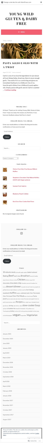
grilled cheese (6, 290)
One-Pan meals (35, 293)
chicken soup (29, 280)
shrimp (11, 305)
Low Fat (24, 290)
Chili (33, 280)
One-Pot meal (7, 296)
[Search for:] (21, 148)
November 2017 (8, 405)
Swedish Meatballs (20, 308)
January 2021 (7, 334)
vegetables (23, 315)
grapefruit (37, 287)
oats (28, 293)
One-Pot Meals (18, 296)
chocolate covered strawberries (29, 283)
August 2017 (7, 419)
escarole (23, 287)
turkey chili (17, 311)
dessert (10, 286)
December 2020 (8, 338)
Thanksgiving (6, 311)
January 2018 (7, 396)
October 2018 (7, 372)
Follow (7, 137)
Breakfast (25, 276)
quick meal (5, 302)
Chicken (21, 279)
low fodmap (30, 290)
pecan (8, 299)
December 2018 (8, 362)
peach (5, 299)
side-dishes (16, 305)
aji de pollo (17, 272)
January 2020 (7, 348)
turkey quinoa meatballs (27, 311)
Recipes (19, 302)
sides (21, 305)
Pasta (35, 296)
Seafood (34, 302)
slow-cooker (28, 305)
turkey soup (36, 311)
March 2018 (6, 386)
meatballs (6, 293)
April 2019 (6, 353)
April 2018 (6, 381)
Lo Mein (20, 290)
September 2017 (8, 415)
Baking (5, 276)
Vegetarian (32, 315)
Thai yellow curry (30, 308)
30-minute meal (9, 272)
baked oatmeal (32, 272)
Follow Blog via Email (21, 121)
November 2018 (8, 367)
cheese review (13, 280)
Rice (24, 302)
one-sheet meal (29, 296)
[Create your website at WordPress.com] (21, 2)
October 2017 (7, 410)
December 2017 (8, 400)
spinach (5, 308)
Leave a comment (16, 72)
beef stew (17, 276)
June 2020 (6, 343)
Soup (37, 305)
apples (25, 272)
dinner (17, 286)
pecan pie (12, 299)
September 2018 (8, 377)
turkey (12, 311)
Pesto (25, 299)
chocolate (6, 283)
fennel (27, 287)
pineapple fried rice (34, 299)
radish (14, 302)
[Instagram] (21, 233)
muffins (13, 293)
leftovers (15, 290)
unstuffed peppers (7, 315)
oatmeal (23, 293)
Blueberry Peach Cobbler (20, 194)
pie (28, 299)
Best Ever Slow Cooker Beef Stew (23, 201)
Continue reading (10, 90)
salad (27, 302)
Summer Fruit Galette (19, 186)
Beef (11, 275)
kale (11, 290)
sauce (30, 302)
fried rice (32, 287)
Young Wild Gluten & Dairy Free (22, 19)
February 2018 (7, 391)
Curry (4, 287)
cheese (7, 280)
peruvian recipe (20, 299)
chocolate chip (15, 283)
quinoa (10, 302)
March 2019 (6, 357)
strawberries (11, 308)
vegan (16, 314)
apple (22, 272)
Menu (23, 32)
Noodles (18, 293)
